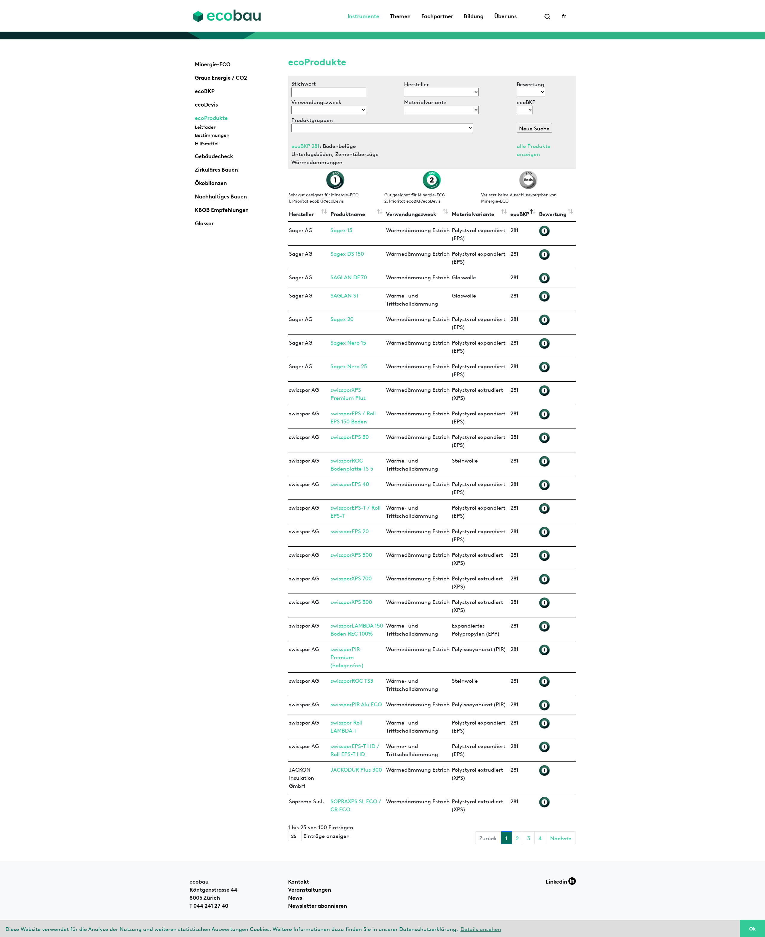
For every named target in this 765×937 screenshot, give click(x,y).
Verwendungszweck (411, 213)
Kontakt (298, 881)
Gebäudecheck (214, 155)
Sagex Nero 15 (348, 342)
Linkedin (557, 881)
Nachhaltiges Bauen (221, 196)
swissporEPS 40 (350, 483)
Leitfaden (206, 127)
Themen (400, 15)
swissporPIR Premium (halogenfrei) (347, 656)
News (295, 897)
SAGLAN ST (345, 295)
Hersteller (301, 213)
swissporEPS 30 (350, 436)
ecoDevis (206, 104)
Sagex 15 (341, 229)
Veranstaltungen (309, 889)
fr (564, 15)
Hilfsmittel (206, 143)
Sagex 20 (342, 318)
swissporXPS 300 (351, 601)
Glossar (204, 222)
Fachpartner (437, 15)
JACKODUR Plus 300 (356, 769)
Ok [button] (752, 928)
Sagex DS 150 (347, 253)
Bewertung (553, 213)
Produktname (348, 213)
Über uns (505, 15)
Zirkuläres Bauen (216, 169)
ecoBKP (205, 90)
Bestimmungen (212, 135)
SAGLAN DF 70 (349, 277)
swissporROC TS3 (352, 680)
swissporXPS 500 (351, 554)
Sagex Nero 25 (349, 365)
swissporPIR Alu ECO (356, 704)
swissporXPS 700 (351, 578)
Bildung (474, 15)
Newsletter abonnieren (317, 905)
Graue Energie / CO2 (221, 77)
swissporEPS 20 (350, 530)
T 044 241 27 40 (208, 905)
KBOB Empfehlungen (222, 209)
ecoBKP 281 (305, 145)
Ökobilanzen (211, 182)
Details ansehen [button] (480, 928)
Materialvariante (473, 213)
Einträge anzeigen (326, 835)
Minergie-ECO (212, 63)
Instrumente (363, 15)
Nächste (560, 838)
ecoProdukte (211, 117)
